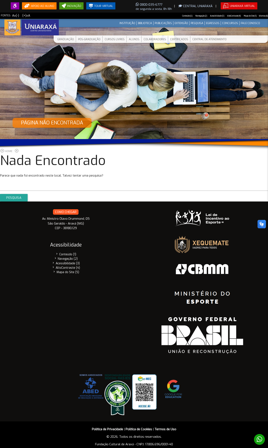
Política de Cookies (139, 429)
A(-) (15, 15)
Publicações (163, 23)
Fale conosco (250, 23)
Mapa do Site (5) (250, 15)
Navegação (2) (201, 15)
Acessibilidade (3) (217, 15)
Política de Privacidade (107, 429)
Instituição (127, 23)
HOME (8, 151)
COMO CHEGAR (65, 212)
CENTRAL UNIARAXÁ (197, 6)
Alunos (134, 39)
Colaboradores (155, 39)
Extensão (181, 23)
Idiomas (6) (263, 15)
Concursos (230, 23)
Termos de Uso (165, 429)
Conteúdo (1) (187, 15)
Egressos (212, 23)
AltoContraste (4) (234, 15)
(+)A (26, 15)
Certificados (179, 39)
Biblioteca (145, 23)
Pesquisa (197, 23)
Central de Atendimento (209, 39)
